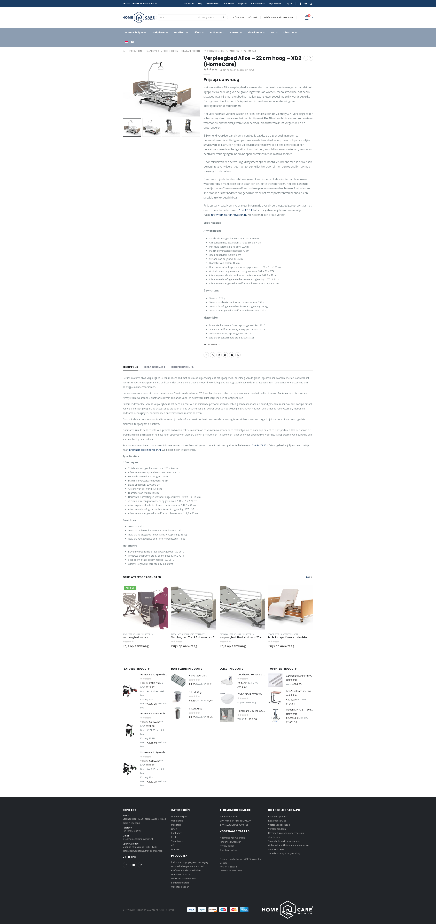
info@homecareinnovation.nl (278, 17)
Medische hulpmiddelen (183, 878)
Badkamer (215, 32)
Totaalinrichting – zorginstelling (284, 853)
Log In (289, 3)
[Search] (223, 17)
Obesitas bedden (180, 886)
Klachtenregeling (228, 849)
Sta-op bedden (129, 634)
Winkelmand (212, 3)
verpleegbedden (145, 634)
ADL (272, 32)
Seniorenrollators (180, 882)
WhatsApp (238, 355)
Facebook (206, 355)
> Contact (252, 17)
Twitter (212, 355)
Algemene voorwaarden (232, 837)
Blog (200, 3)
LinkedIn (219, 355)
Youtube (133, 865)
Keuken (234, 32)
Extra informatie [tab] (154, 366)
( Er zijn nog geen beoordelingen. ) (236, 69)
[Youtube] (305, 3)
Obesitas (288, 32)
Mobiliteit (179, 32)
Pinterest (225, 355)
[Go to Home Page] (124, 51)
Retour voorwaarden (230, 841)
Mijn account (275, 3)
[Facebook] (300, 3)
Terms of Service (228, 870)
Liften (197, 32)
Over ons (239, 17)
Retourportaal (258, 3)
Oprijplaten (158, 32)
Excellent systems (277, 816)
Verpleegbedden (277, 828)
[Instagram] (311, 3)
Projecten (242, 3)
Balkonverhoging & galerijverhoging (189, 862)
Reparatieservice (277, 820)
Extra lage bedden (180, 634)
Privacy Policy (226, 866)
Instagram (141, 865)
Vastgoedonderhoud (279, 824)
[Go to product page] (193, 607)
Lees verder (162, 591)
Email (231, 355)
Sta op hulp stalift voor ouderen (284, 841)
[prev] (305, 58)
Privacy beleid (227, 845)
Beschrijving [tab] (130, 366)
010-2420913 (245, 210)
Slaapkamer (255, 32)
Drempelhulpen (134, 32)
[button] (123, 86)
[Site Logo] (138, 17)
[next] (311, 58)
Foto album (228, 3)
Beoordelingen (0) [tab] (182, 366)
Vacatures (189, 3)
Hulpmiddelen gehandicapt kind (187, 866)
